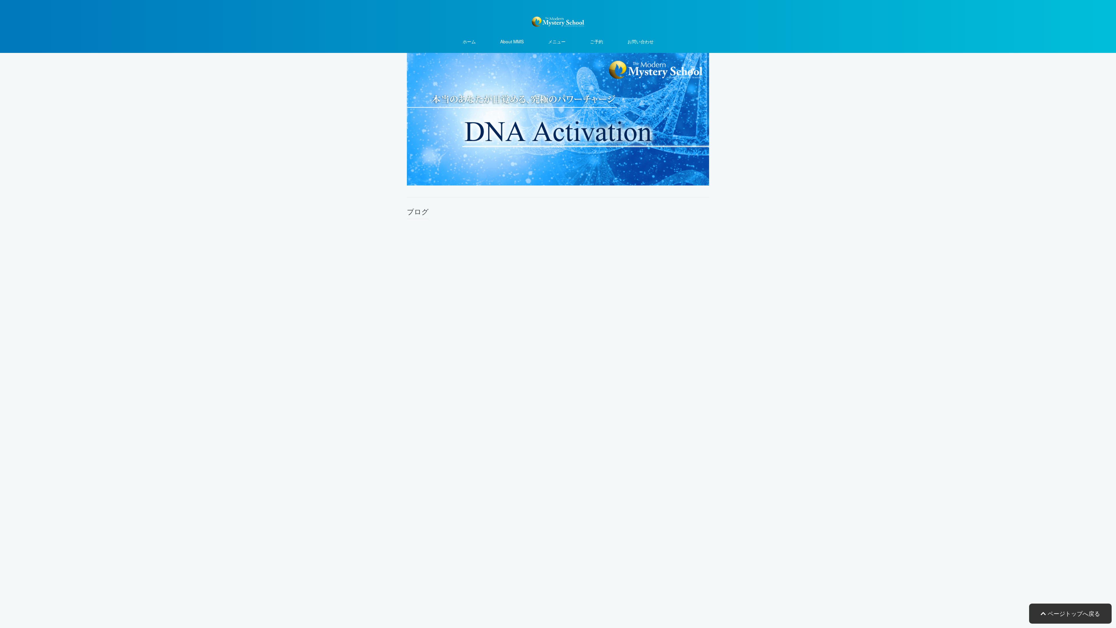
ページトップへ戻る (1073, 613)
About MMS (512, 41)
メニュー (557, 41)
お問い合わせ (640, 41)
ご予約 (596, 41)
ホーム (469, 41)
